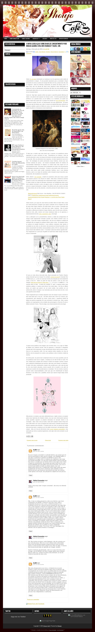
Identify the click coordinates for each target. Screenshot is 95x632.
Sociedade (61, 51)
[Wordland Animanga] (75, 135)
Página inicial (48, 440)
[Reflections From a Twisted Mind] (75, 114)
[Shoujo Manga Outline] (75, 153)
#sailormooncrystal (43, 195)
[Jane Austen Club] (75, 124)
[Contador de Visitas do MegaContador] (47, 616)
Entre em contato (63, 38)
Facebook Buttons (78, 616)
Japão (36, 51)
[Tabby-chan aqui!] (85, 106)
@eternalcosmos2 (32, 193)
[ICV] (75, 157)
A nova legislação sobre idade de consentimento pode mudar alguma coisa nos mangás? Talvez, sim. (46, 45)
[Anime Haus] (85, 124)
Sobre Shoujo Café (14, 38)
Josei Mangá (42, 51)
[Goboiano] (75, 128)
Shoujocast (36, 38)
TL (65, 51)
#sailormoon (35, 195)
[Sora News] (85, 138)
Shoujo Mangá (54, 51)
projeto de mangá (55, 277)
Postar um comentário (33, 599)
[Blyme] (75, 106)
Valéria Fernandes (38, 480)
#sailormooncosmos (54, 195)
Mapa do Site (53, 38)
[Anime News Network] (75, 145)
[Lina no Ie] (85, 102)
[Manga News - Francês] (75, 149)
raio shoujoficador (60, 100)
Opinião (48, 51)
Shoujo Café (46, 626)
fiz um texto (33, 79)
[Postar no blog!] (29, 436)
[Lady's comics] (75, 117)
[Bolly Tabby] (75, 164)
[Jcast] (85, 114)
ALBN (35, 449)
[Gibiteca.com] (75, 102)
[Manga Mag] (85, 164)
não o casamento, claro (45, 214)
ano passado (38, 177)
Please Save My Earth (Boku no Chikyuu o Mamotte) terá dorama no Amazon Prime (18, 179)
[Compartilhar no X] (30, 436)
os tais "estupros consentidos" (57, 429)
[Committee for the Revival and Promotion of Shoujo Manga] (85, 160)
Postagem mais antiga (63, 440)
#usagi (43, 197)
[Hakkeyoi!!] (85, 157)
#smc (39, 197)
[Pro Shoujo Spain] (85, 153)
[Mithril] (75, 121)
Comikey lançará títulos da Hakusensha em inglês (18, 163)
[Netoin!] (85, 121)
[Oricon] (75, 160)
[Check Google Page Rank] (47, 621)
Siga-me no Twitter (18, 617)
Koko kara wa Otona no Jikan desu (39, 282)
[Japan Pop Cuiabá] (85, 117)
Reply (30, 475)
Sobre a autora (26, 38)
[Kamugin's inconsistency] (75, 142)
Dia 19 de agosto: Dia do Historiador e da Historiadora (18, 131)
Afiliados (44, 38)
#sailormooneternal (33, 197)
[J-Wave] (85, 128)
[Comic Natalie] (85, 142)
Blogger (60, 626)
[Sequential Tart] (85, 145)
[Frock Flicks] (75, 138)
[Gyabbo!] (75, 110)
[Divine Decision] (85, 135)
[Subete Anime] (75, 131)
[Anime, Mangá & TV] (85, 131)
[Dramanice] (85, 110)
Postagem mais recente (32, 440)
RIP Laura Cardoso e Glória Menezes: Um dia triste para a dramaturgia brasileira (18, 147)
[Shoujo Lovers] (85, 149)
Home (5, 38)
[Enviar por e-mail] (27, 436)
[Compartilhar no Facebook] (32, 436)
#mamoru (47, 197)
